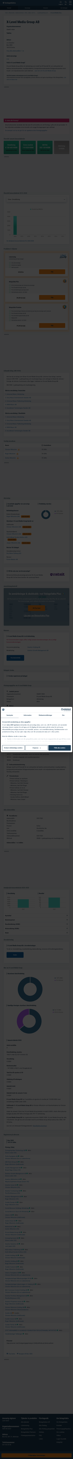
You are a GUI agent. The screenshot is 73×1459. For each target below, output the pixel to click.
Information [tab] (27, 715)
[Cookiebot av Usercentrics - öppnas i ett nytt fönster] (62, 709)
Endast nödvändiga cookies (13, 748)
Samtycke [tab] (9, 715)
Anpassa (35, 748)
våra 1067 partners (13, 725)
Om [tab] (63, 715)
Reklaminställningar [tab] (45, 715)
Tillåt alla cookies (59, 748)
